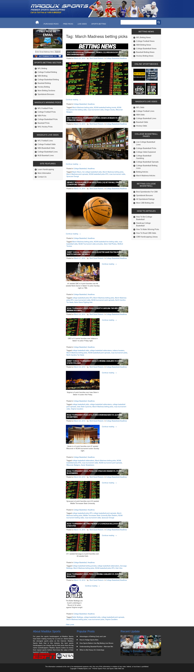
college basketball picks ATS (82, 298)
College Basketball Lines (48, 152)
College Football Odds (47, 144)
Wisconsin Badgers (73, 465)
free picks (68, 24)
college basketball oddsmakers (101, 350)
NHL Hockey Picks (45, 127)
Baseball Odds (142, 122)
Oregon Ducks (110, 109)
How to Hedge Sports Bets (89, 640)
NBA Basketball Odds (46, 148)
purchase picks (51, 24)
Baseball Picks (44, 123)
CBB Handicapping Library (147, 237)
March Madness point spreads (77, 174)
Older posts (70, 624)
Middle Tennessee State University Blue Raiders (100, 515)
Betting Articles (142, 172)
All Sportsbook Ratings (145, 199)
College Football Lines (145, 111)
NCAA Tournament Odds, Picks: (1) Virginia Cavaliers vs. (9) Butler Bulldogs (95, 575)
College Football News (145, 41)
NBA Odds (140, 115)
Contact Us (42, 177)
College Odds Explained (146, 152)
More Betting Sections (46, 91)
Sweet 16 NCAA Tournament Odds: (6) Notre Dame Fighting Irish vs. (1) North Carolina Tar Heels (96, 253)
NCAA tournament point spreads (102, 300)
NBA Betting (42, 76)
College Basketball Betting (48, 80)
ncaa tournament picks (119, 352)
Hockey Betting (44, 87)
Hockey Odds (141, 126)
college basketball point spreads (104, 513)
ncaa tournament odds (96, 109)
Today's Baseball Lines (136, 651)
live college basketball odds (92, 172)
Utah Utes (118, 568)
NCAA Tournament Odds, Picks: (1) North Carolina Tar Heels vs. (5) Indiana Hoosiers (95, 309)
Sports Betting (98, 24)
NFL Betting (42, 68)
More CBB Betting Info (145, 203)
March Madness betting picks (82, 107)
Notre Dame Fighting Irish (83, 302)
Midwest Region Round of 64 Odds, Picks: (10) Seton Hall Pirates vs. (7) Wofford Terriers (96, 183)
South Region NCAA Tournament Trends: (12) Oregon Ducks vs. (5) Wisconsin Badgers (95, 53)
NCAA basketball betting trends (105, 107)
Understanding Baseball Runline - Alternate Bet (96, 646)
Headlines (123, 58)
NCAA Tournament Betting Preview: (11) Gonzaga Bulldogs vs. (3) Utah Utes (95, 525)
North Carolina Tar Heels (75, 355)
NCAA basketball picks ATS (98, 174)
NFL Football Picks (45, 108)
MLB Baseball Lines (46, 155)
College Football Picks (47, 112)
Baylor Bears (76, 172)
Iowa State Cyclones (84, 406)
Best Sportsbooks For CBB (147, 192)
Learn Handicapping (46, 169)
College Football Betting (47, 72)
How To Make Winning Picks (147, 229)
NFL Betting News (143, 37)
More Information (44, 173)
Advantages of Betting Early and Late (93, 636)
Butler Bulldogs (77, 617)
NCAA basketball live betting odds (106, 241)
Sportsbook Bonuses (46, 94)
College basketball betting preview (84, 566)
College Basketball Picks (48, 119)
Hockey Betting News (144, 56)
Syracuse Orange (72, 176)
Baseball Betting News (145, 52)
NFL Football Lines (45, 141)
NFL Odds (140, 107)
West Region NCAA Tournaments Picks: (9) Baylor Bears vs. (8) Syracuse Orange (93, 119)
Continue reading (73, 99)
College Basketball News (146, 49)
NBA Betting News (143, 45)
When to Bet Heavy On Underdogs (92, 650)
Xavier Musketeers (87, 465)
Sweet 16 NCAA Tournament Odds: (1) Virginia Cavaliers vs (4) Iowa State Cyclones (95, 362)
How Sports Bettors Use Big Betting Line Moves (96, 643)
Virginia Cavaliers (77, 409)
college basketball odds (80, 350)
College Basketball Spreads (147, 162)
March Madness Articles (145, 176)
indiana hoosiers (118, 350)
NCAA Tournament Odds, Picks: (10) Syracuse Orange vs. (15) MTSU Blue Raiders (95, 472)
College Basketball (112, 58)
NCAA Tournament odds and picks (90, 244)
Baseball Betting (44, 83)
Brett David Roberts (97, 58)
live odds (82, 24)
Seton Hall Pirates (110, 244)
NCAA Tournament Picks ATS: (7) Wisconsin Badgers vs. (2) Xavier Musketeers (94, 416)
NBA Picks (42, 116)
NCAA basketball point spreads (99, 352)
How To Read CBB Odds (146, 233)
